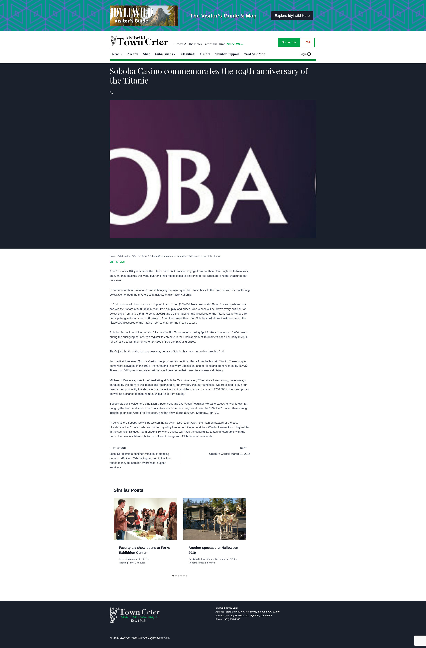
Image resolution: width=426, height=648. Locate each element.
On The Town (117, 262)
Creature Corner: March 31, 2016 (229, 451)
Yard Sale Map (254, 54)
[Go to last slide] (119, 535)
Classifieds (188, 54)
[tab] (173, 575)
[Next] (241, 535)
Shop (146, 54)
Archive (132, 54)
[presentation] (145, 519)
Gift (308, 42)
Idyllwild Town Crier (202, 559)
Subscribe (289, 42)
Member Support (227, 54)
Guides (205, 54)
